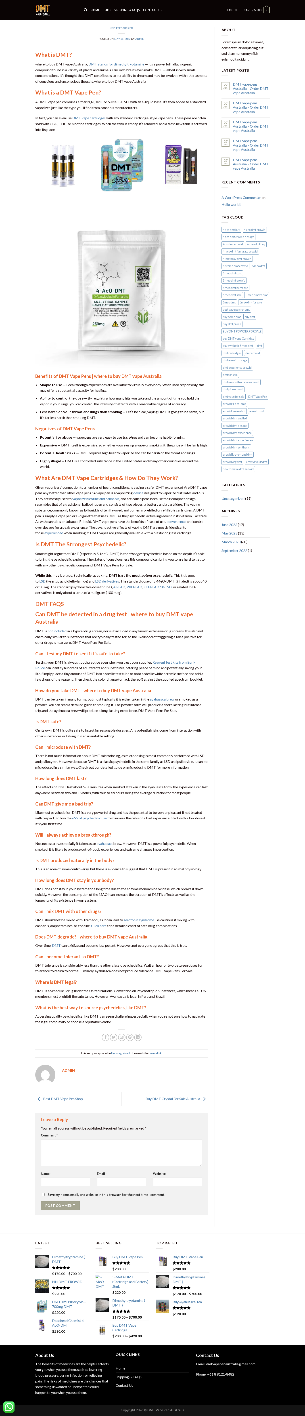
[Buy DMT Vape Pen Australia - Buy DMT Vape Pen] (56, 10)
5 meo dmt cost (232, 273)
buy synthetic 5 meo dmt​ (238, 345)
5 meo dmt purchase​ (235, 288)
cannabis (112, 499)
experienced (53, 533)
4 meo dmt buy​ (256, 244)
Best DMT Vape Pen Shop (62, 1098)
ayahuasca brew (162, 699)
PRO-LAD (134, 587)
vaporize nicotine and (89, 499)
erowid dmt (256, 411)
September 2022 (234, 550)
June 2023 (229, 524)
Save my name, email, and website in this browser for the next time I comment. (106, 1195)
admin (139, 38)
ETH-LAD (151, 587)
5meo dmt (229, 302)
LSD (42, 581)
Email (102, 1174)
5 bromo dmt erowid (235, 266)
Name (46, 1174)
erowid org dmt (232, 462)
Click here (99, 926)
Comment (49, 1135)
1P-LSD (166, 587)
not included (57, 631)
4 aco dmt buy (231, 229)
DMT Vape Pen (257, 396)
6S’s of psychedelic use (89, 818)
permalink (155, 1053)
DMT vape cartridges (89, 118)
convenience (176, 521)
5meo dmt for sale (251, 302)
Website (159, 1174)
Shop (107, 10)
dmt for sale (230, 375)
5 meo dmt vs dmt (257, 295)
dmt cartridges (232, 353)
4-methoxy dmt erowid (237, 259)
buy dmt (250, 317)
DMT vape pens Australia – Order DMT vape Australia (251, 88)
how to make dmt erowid (238, 469)
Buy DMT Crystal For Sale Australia (173, 1098)
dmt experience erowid (237, 367)
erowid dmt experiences (238, 440)
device (138, 493)
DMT (56, 945)
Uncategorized (121, 28)
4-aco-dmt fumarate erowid (240, 251)
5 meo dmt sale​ (232, 295)
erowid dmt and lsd (235, 418)
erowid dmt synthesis (236, 447)
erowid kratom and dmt (237, 454)
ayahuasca (105, 843)
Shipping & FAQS (127, 10)
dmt (259, 345)
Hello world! (231, 204)
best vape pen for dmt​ (236, 309)
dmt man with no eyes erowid (241, 382)
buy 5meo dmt (232, 317)
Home (95, 10)
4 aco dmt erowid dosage (238, 237)
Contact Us (152, 10)
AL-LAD (119, 587)
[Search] (85, 10)
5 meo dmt (258, 266)
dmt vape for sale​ (233, 396)
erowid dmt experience (237, 433)
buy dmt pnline (232, 324)
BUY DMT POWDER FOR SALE (242, 331)
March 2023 (230, 542)
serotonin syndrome (139, 920)
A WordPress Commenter (241, 197)
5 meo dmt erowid (234, 280)
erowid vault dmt (256, 462)
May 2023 (229, 533)
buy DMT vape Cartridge (238, 338)
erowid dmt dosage (235, 425)
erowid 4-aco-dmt (234, 404)
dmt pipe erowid (233, 389)
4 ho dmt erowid (233, 244)
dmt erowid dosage (235, 360)
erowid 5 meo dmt (234, 411)
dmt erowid (252, 353)
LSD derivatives (107, 581)
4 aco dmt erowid (254, 229)
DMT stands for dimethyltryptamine (116, 64)
